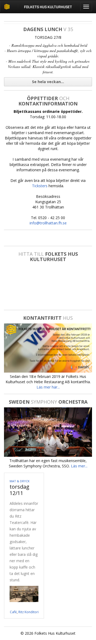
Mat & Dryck (20, 481)
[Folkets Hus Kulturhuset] (7, 6)
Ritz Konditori (28, 612)
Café (13, 612)
